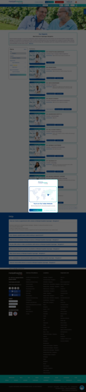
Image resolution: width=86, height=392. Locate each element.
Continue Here (35, 210)
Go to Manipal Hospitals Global (50, 210)
